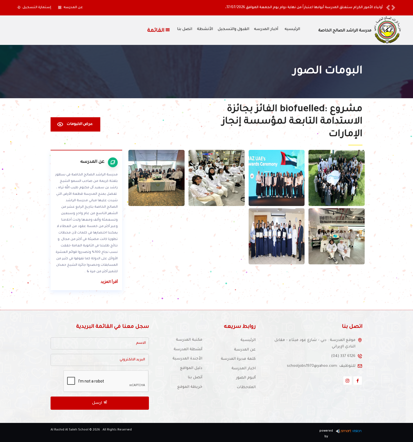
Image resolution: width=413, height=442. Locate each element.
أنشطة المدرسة (188, 349)
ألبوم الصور (246, 378)
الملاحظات (246, 387)
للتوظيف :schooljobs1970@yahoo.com (321, 366)
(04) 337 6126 (343, 356)
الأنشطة (205, 29)
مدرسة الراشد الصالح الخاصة (344, 31)
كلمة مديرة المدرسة (238, 359)
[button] (388, 7)
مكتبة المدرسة (189, 340)
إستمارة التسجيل (36, 8)
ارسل (97, 403)
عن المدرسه (73, 8)
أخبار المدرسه (266, 29)
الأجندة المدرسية (187, 359)
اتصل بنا (184, 29)
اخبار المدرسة (244, 369)
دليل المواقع (191, 368)
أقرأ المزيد (109, 282)
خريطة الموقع (189, 387)
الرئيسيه (292, 29)
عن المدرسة (245, 350)
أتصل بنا (195, 377)
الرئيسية (248, 340)
